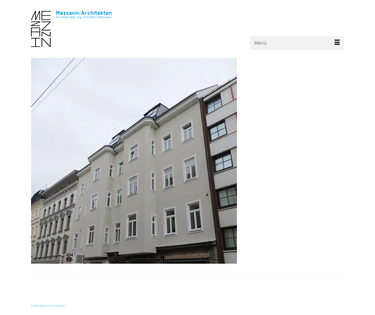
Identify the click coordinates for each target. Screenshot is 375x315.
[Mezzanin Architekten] (80, 29)
